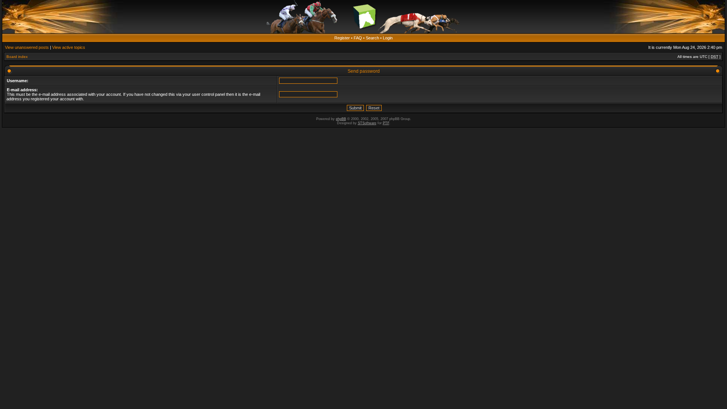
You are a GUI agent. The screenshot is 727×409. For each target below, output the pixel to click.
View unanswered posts (27, 47)
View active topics (68, 47)
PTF (386, 123)
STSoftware (367, 123)
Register (342, 38)
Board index (17, 57)
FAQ (358, 38)
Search (372, 38)
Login (388, 38)
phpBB (341, 119)
